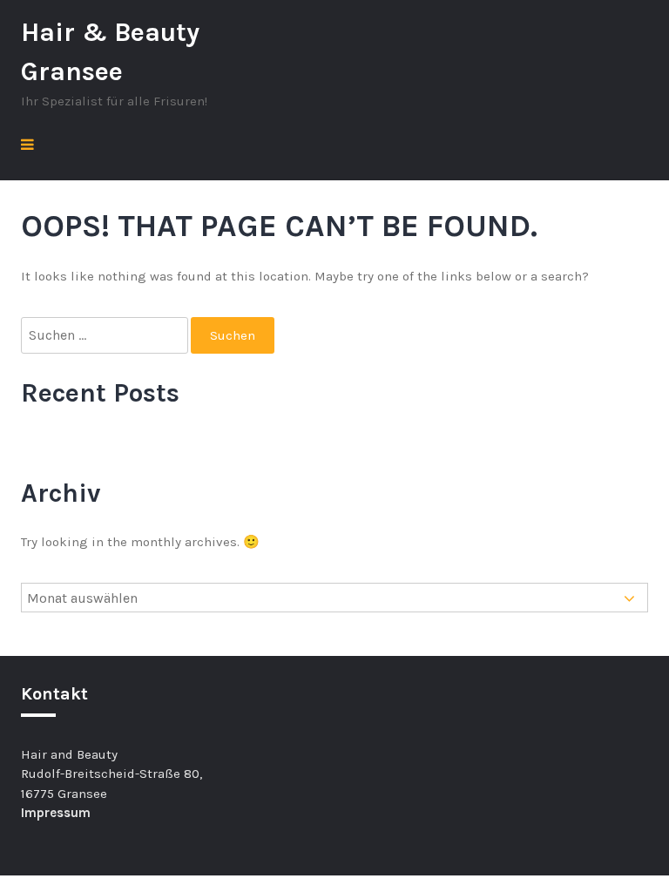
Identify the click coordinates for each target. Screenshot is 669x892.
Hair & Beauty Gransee (110, 52)
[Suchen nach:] (106, 335)
